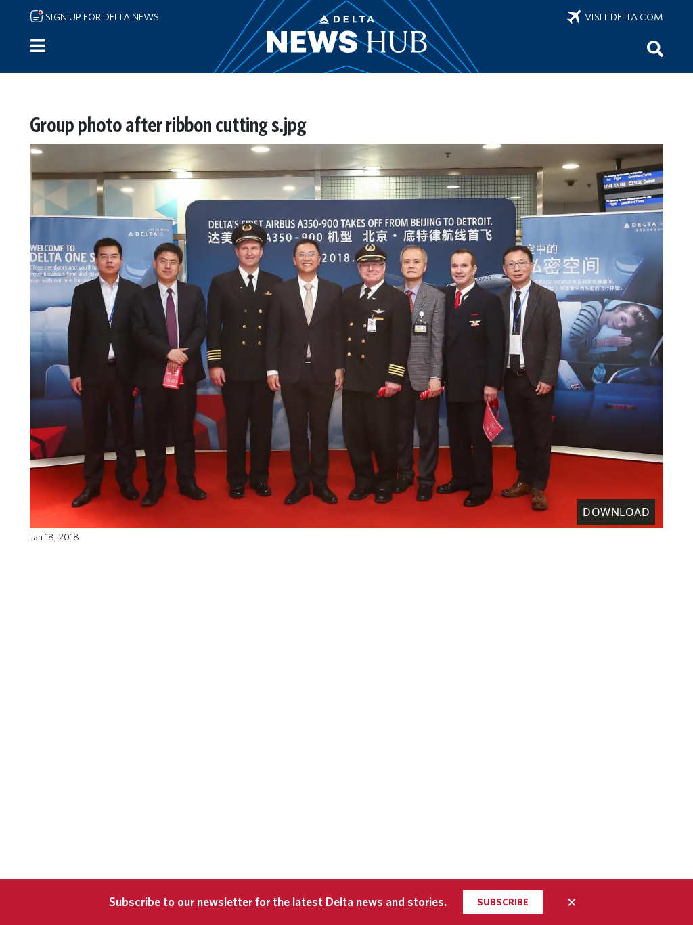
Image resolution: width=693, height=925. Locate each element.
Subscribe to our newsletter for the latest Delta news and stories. (278, 902)
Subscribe (503, 902)
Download (616, 511)
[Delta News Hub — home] (346, 36)
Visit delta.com (622, 17)
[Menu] (38, 46)
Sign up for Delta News (101, 17)
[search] (655, 48)
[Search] (655, 48)
